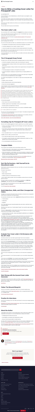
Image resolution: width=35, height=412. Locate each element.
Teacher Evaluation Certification (23, 378)
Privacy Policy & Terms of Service (6, 384)
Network (2, 378)
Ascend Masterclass (21, 375)
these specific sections (15, 291)
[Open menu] (33, 1)
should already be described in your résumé (11, 219)
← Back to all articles (4, 362)
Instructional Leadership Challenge (23, 374)
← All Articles (3, 6)
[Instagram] (30, 408)
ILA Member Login (3, 389)
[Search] (20, 370)
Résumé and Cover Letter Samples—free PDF (9, 159)
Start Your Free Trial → (17, 357)
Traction (2, 377)
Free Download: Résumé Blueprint (7, 294)
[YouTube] (28, 408)
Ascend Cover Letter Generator (8, 114)
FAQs (2, 396)
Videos (2, 395)
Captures (2, 375)
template (25, 156)
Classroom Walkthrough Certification (23, 377)
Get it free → (5, 333)
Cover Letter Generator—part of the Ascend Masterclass (11, 117)
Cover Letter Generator (28, 279)
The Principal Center (19, 341)
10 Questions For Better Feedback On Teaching (25, 384)
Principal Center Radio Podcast (5, 393)
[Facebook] (25, 408)
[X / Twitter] (26, 408)
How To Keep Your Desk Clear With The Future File (26, 385)
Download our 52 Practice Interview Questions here (10, 303)
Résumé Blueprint (21, 388)
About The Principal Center (5, 385)
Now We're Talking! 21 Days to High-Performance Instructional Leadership (17, 323)
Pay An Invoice (3, 388)
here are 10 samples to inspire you (20, 157)
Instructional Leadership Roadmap (23, 389)
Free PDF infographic (5, 271)
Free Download (3, 306)
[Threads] (33, 408)
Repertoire (2, 374)
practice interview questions (19, 36)
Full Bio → (6, 344)
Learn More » (3, 283)
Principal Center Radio (9, 322)
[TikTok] (31, 408)
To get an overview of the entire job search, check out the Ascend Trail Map (14, 269)
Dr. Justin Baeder (8, 340)
